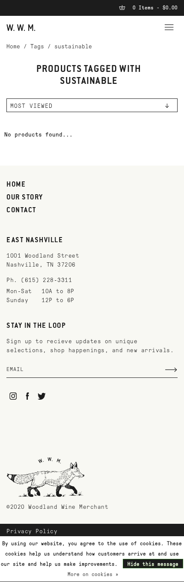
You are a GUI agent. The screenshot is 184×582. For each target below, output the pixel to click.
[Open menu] (169, 26)
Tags (37, 46)
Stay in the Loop (36, 326)
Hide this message (153, 564)
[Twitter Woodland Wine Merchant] (41, 396)
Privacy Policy (31, 531)
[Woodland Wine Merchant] (21, 27)
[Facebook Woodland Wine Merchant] (27, 396)
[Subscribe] (171, 369)
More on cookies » (93, 574)
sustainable (73, 46)
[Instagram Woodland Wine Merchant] (13, 396)
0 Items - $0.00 (154, 8)
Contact (21, 210)
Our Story (24, 198)
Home (13, 46)
